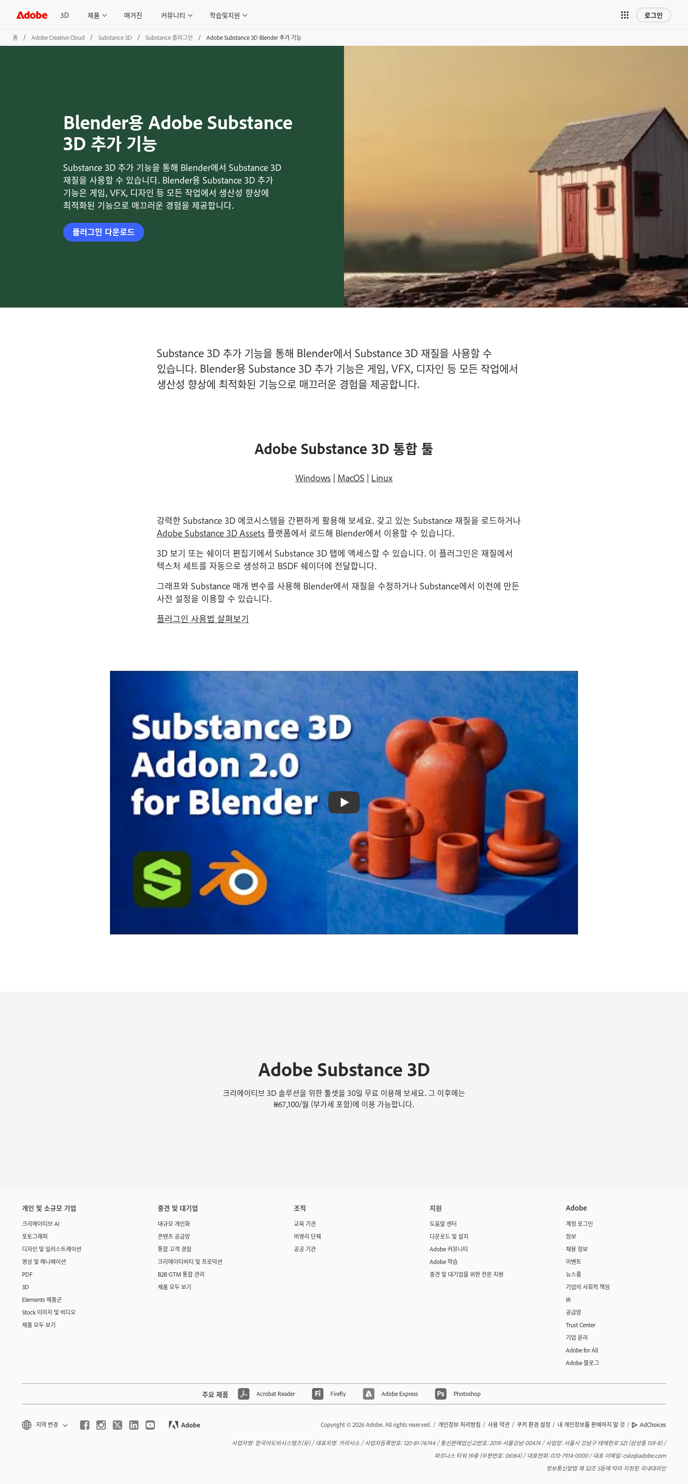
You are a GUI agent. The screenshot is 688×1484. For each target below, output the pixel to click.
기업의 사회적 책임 (588, 1287)
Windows (313, 477)
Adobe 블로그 (582, 1363)
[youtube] (150, 1425)
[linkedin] (134, 1425)
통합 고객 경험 (174, 1249)
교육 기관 (305, 1224)
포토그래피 (35, 1236)
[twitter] (117, 1425)
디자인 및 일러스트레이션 (51, 1249)
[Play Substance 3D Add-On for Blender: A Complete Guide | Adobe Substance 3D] (344, 802)
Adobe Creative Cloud (58, 37)
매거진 (133, 15)
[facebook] (84, 1425)
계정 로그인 (579, 1224)
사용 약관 (499, 1424)
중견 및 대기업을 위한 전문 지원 (467, 1274)
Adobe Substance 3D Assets (211, 532)
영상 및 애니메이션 (44, 1261)
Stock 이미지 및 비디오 (49, 1312)
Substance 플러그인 (169, 37)
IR (568, 1299)
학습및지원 (225, 15)
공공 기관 (305, 1249)
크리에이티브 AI (40, 1224)
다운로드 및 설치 (449, 1236)
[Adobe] (32, 14)
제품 (94, 15)
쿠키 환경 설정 (533, 1424)
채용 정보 (577, 1249)
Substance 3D (115, 37)
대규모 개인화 (174, 1224)
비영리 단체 (307, 1236)
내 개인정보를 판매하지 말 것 (591, 1424)
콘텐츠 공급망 (174, 1236)
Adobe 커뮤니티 (449, 1249)
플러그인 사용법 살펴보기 (203, 618)
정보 (571, 1236)
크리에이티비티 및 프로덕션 (190, 1261)
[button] (624, 14)
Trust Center (580, 1325)
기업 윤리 (577, 1337)
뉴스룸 (573, 1274)
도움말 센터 (443, 1224)
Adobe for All (582, 1350)
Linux (382, 477)
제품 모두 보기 (39, 1325)
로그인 (653, 15)
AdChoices (653, 1424)
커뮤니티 (173, 15)
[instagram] (101, 1425)
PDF (27, 1274)
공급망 (573, 1312)
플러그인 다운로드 (104, 231)
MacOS (351, 477)
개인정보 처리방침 (459, 1424)
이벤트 (573, 1261)
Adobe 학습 (444, 1261)
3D (64, 15)
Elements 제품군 (42, 1299)
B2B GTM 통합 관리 (181, 1274)
